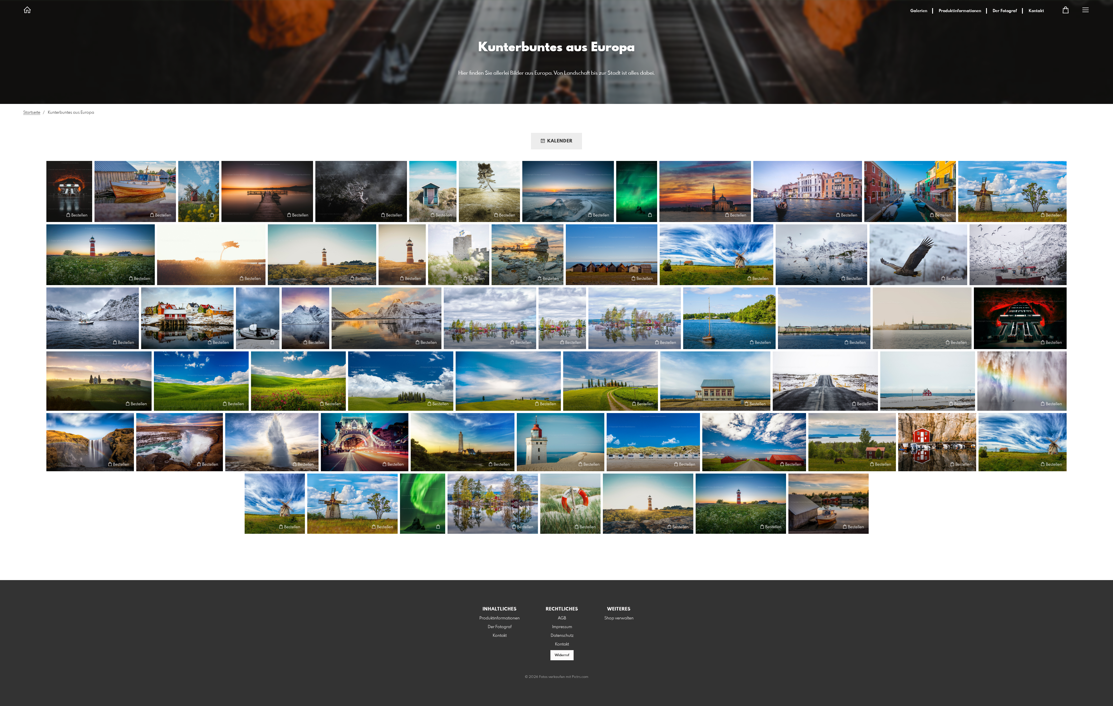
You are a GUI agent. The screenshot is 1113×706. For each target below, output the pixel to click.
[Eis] (568, 191)
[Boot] (257, 318)
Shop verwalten (619, 618)
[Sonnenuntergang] (527, 254)
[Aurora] (422, 504)
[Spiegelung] (187, 318)
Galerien (918, 11)
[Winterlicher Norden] (386, 318)
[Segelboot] (729, 318)
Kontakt (1036, 11)
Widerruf (562, 655)
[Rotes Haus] (927, 380)
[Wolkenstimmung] (716, 254)
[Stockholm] (824, 318)
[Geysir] (272, 442)
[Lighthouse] (560, 442)
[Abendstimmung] (305, 318)
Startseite (31, 113)
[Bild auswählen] (53, 215)
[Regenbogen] (1022, 380)
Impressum (562, 627)
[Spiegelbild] (562, 318)
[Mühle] (1012, 191)
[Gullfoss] (179, 442)
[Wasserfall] (90, 442)
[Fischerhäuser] (611, 254)
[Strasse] (825, 380)
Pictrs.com (580, 677)
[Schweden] (458, 254)
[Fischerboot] (92, 318)
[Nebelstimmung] (361, 191)
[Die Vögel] (821, 254)
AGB (562, 618)
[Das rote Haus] (937, 442)
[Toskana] (99, 380)
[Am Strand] (433, 191)
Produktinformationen (960, 11)
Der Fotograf (1005, 11)
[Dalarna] (852, 442)
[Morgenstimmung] (267, 191)
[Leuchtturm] (100, 254)
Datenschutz (562, 636)
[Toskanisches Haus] (610, 380)
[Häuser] (754, 442)
